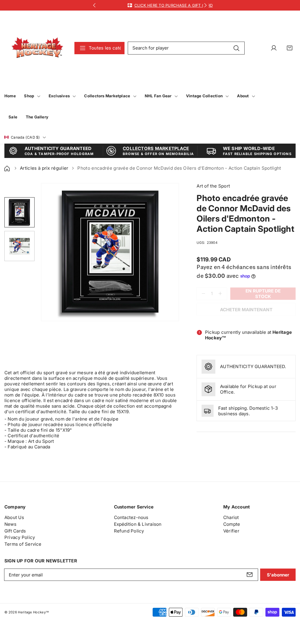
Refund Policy (129, 531)
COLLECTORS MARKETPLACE (156, 148)
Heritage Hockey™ (33, 612)
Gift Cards (15, 531)
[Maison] (7, 168)
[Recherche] (236, 48)
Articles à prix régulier (44, 168)
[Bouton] (94, 5)
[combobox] (186, 48)
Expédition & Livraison (138, 524)
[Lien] (37, 48)
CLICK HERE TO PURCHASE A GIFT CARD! (160, 5)
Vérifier (231, 531)
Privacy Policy (19, 537)
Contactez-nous (131, 517)
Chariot (231, 517)
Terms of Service (23, 544)
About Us (14, 517)
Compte (231, 524)
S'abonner (278, 575)
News (10, 524)
